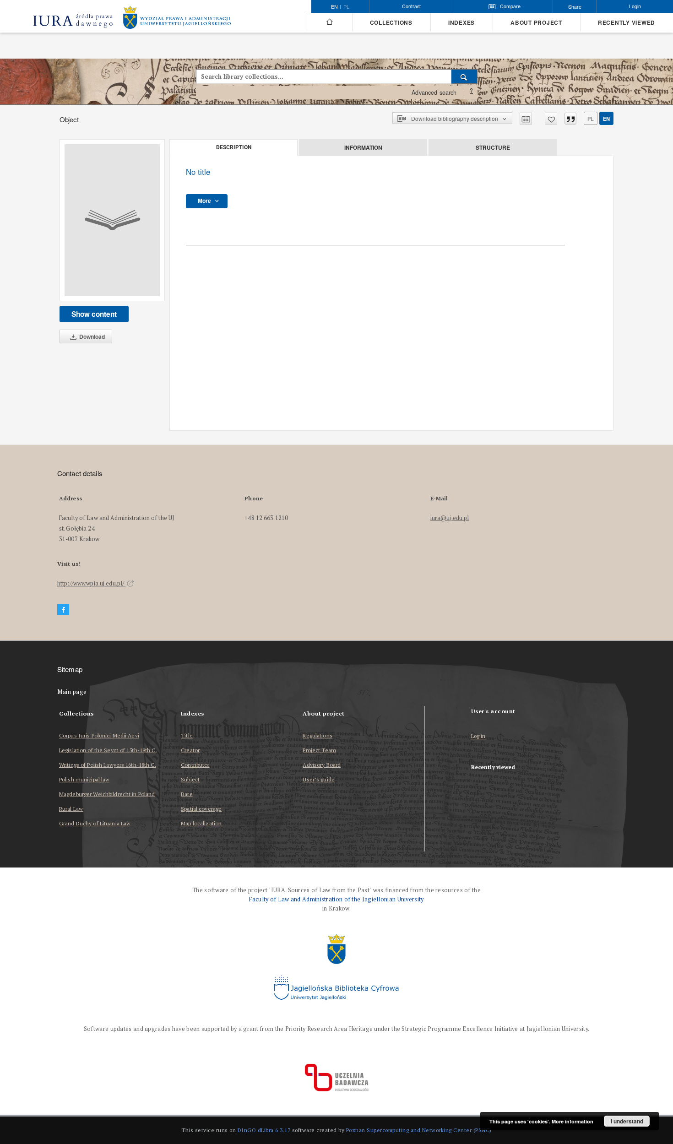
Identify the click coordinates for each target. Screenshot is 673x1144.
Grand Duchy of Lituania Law (94, 823)
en (606, 118)
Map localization (201, 823)
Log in (478, 736)
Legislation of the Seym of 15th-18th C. (108, 750)
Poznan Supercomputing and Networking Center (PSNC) (419, 1130)
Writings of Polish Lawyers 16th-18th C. (107, 764)
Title (187, 735)
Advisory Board (322, 764)
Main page (72, 692)
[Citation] (570, 119)
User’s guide (318, 779)
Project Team (319, 750)
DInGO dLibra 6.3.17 (264, 1130)
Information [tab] (363, 147)
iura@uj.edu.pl (449, 518)
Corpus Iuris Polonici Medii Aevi (99, 735)
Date (186, 794)
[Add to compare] (526, 119)
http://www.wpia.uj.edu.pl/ (91, 583)
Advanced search (434, 92)
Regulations (317, 735)
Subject (190, 779)
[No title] (112, 220)
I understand (627, 1121)
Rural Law (71, 808)
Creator (190, 750)
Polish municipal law (84, 779)
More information (572, 1121)
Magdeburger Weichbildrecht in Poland (107, 794)
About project (536, 23)
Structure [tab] (493, 147)
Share (574, 6)
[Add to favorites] (551, 119)
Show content (94, 314)
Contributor (195, 764)
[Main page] (329, 22)
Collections (391, 23)
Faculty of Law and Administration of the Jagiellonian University (336, 899)
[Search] (464, 76)
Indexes (461, 23)
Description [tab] (233, 147)
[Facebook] (63, 610)
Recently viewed (626, 23)
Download (91, 336)
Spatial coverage (201, 808)
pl (346, 7)
